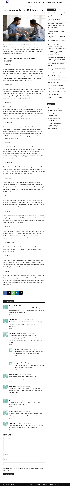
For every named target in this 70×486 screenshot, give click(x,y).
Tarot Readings (52, 128)
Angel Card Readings (54, 108)
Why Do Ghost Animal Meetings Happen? (56, 69)
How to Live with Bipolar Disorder (57, 88)
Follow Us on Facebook (34, 484)
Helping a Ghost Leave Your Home (57, 73)
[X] (9, 293)
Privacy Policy (44, 484)
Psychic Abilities (52, 120)
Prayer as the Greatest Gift (55, 79)
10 (44, 12)
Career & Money (52, 115)
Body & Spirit (51, 113)
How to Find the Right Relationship (57, 91)
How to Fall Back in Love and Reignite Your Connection (55, 20)
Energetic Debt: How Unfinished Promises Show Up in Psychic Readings (56, 31)
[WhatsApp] (13, 293)
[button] (64, 2)
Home (28, 2)
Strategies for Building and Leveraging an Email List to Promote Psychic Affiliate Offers (57, 46)
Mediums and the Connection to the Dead (56, 37)
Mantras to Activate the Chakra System (56, 41)
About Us (24, 484)
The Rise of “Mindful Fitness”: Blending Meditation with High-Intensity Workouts (56, 25)
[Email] (21, 293)
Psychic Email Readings (54, 123)
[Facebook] (5, 293)
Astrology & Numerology (55, 110)
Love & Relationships (13, 6)
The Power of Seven (53, 82)
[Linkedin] (17, 293)
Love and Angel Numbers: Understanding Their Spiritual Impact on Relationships (56, 53)
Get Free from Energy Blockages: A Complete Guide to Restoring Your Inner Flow (57, 59)
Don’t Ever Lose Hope (53, 94)
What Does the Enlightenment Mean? (56, 64)
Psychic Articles (35, 2)
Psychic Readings (53, 126)
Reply (10, 314)
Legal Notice (53, 484)
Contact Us (59, 484)
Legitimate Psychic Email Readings (52, 2)
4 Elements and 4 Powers (55, 97)
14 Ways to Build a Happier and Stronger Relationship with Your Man (56, 14)
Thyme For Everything (54, 76)
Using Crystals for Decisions (55, 85)
